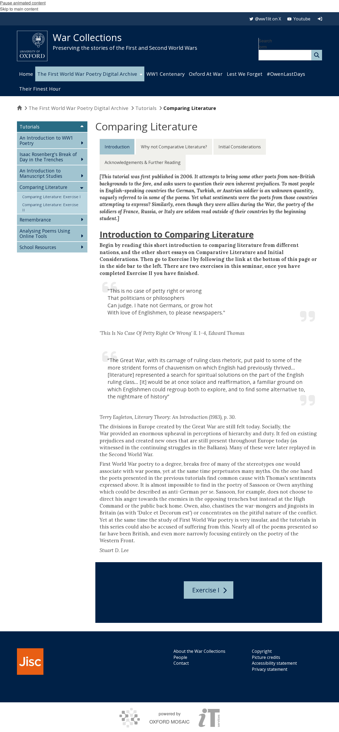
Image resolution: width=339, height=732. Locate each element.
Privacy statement (269, 669)
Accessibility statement (274, 663)
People (180, 657)
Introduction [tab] (117, 147)
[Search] (316, 55)
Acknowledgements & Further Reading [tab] (143, 162)
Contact (181, 663)
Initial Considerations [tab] (239, 147)
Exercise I (205, 589)
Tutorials (146, 108)
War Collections (87, 37)
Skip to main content (19, 9)
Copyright (262, 651)
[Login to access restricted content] (320, 19)
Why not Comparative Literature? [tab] (174, 147)
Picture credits (266, 657)
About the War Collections (199, 651)
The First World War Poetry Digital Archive (78, 108)
